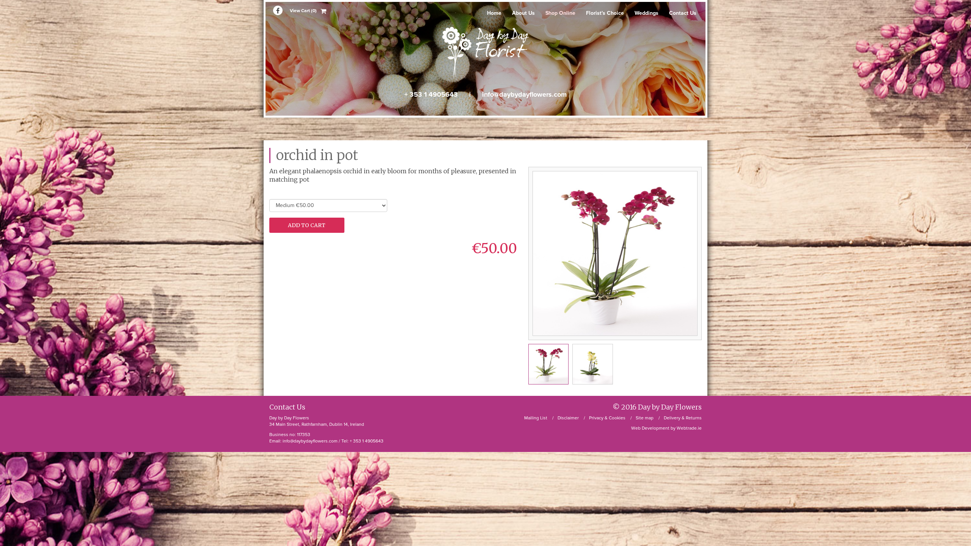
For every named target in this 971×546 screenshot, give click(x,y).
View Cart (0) (303, 10)
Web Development (650, 428)
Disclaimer (568, 417)
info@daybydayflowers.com (524, 94)
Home (494, 13)
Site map (645, 417)
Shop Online (560, 13)
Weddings (646, 13)
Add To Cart (306, 225)
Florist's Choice (605, 13)
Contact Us (682, 13)
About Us (523, 13)
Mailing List (535, 417)
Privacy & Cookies (607, 417)
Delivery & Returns (683, 417)
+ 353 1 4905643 (431, 94)
